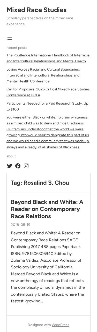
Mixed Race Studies (36, 10)
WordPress (60, 325)
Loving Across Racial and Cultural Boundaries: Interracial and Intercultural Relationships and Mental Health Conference (43, 75)
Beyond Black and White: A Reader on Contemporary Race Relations (47, 209)
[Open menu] (9, 39)
